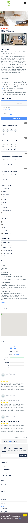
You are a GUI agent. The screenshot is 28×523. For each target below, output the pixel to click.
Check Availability (14, 119)
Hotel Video (22, 22)
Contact (3, 507)
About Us (3, 484)
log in (9, 441)
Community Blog (5, 488)
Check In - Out (6, 107)
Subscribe (23, 455)
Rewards (3, 491)
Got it (24, 515)
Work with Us (4, 495)
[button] (23, 41)
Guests (4, 113)
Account (3, 503)
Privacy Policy (4, 512)
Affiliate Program (5, 508)
